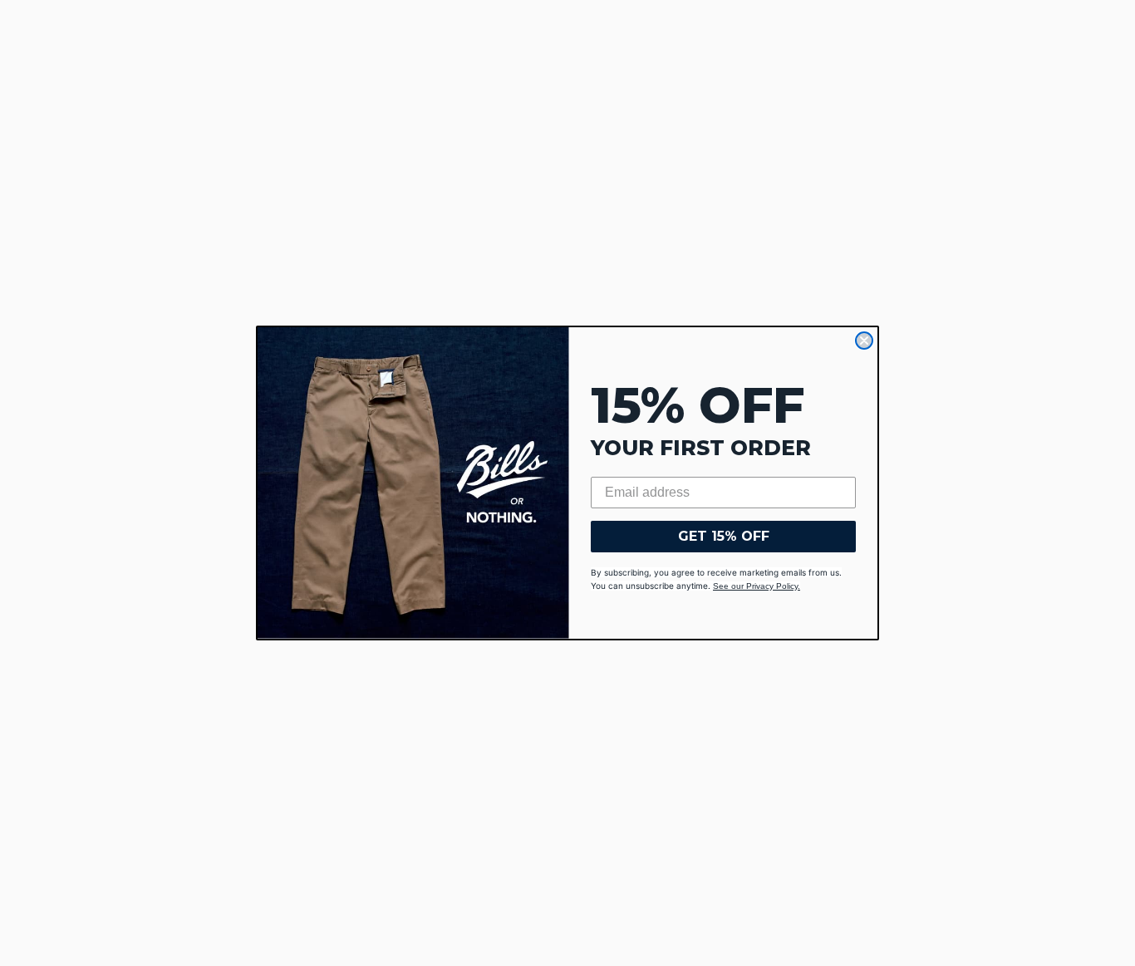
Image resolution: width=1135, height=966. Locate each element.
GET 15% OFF (723, 536)
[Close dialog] (864, 340)
